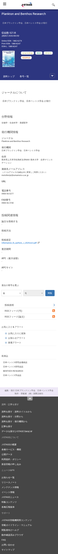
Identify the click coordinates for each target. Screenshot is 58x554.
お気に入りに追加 (17, 333)
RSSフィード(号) (13, 310)
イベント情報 (8, 492)
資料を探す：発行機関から (15, 421)
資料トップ (9, 76)
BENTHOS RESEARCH (13, 370)
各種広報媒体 (8, 506)
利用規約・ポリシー (11, 459)
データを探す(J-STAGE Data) (16, 431)
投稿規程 (9, 304)
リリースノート (9, 482)
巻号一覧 (24, 76)
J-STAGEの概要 (9, 444)
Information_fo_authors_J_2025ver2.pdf (19, 242)
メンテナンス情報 (10, 487)
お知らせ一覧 (8, 477)
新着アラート (14, 342)
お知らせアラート (17, 337)
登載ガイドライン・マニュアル (17, 525)
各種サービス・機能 (11, 449)
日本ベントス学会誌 (12, 375)
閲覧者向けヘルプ (10, 529)
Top (30, 399)
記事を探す (7, 426)
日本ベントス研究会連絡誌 (15, 362)
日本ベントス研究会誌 (13, 366)
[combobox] (12, 293)
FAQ (4, 539)
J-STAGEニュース (10, 497)
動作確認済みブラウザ (12, 534)
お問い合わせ (8, 544)
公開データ (7, 454)
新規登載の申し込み (11, 464)
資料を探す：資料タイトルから (17, 411)
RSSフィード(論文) (14, 316)
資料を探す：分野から (12, 416)
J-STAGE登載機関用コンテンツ (17, 520)
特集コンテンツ (9, 501)
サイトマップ (8, 549)
